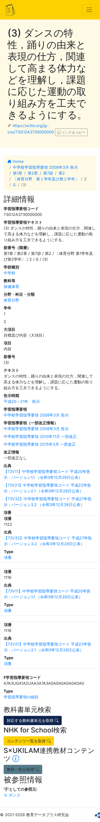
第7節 (48, 173)
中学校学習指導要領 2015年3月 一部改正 (40, 444)
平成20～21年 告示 (22, 401)
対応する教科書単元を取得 (31, 720)
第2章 (33, 173)
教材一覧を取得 (21, 769)
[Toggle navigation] (89, 10)
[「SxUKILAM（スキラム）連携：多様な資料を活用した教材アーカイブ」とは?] (15, 758)
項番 (8, 557)
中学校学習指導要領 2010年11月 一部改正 (40, 436)
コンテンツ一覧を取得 (27, 741)
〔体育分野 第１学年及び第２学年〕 (46, 178)
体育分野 (11, 300)
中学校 (9, 272)
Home (17, 161)
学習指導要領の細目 (21, 696)
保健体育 (11, 286)
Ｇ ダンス (12, 795)
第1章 (17, 173)
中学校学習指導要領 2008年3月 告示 (45, 167)
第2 (61, 173)
